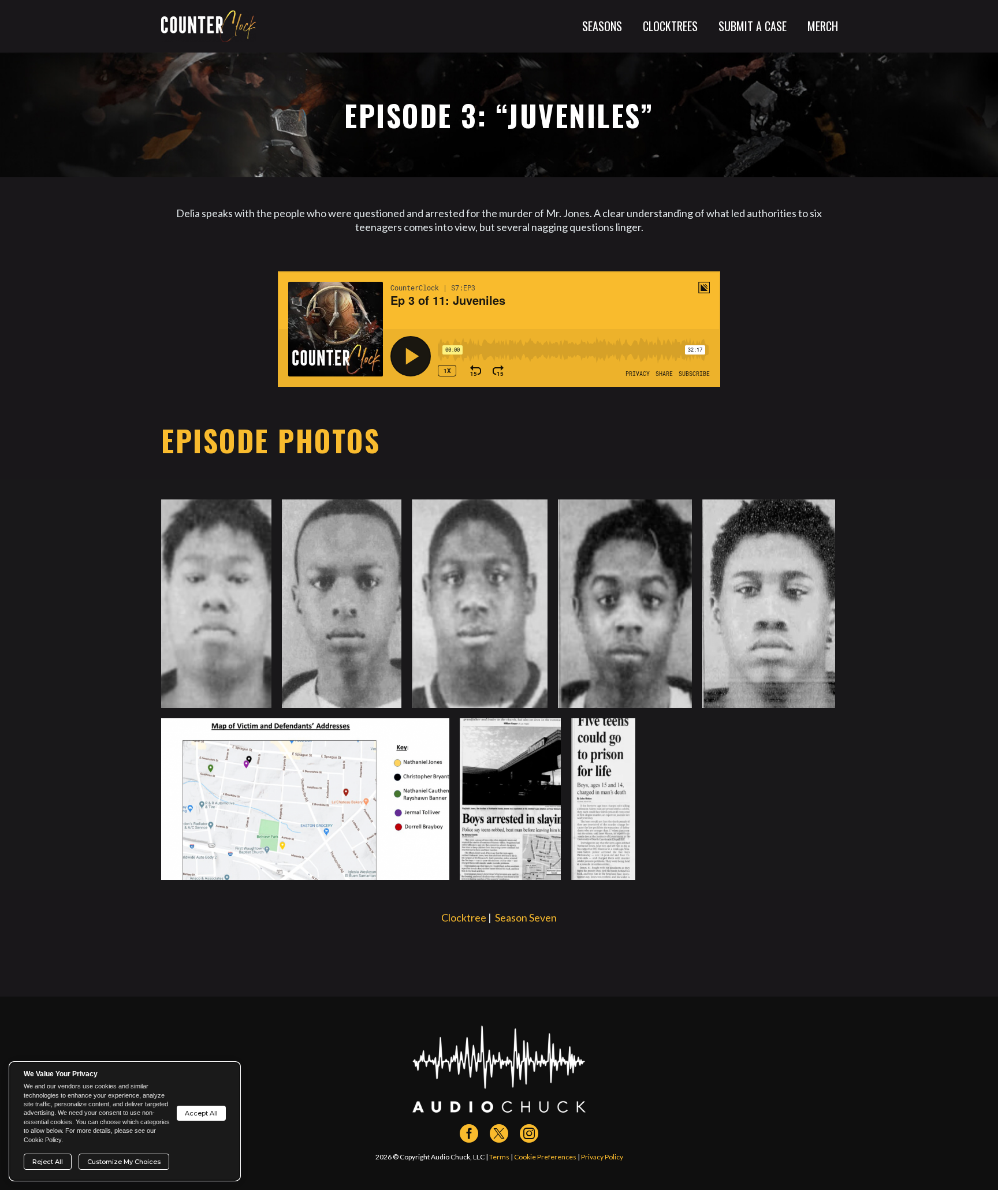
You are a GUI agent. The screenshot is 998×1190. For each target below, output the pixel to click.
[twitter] (499, 1133)
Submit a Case (752, 26)
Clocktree (463, 917)
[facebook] (469, 1133)
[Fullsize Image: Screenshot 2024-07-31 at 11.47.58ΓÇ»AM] (603, 799)
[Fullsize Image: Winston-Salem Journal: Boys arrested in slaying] (510, 799)
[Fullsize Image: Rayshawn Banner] (480, 603)
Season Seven (526, 917)
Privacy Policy (602, 1156)
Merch (822, 26)
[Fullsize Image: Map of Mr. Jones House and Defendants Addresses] (305, 799)
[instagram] (529, 1133)
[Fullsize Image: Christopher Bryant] (216, 603)
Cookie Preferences (545, 1156)
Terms (499, 1156)
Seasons (602, 26)
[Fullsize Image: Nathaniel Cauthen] (625, 603)
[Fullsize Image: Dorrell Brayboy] (341, 603)
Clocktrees (670, 26)
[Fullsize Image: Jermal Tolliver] (768, 603)
